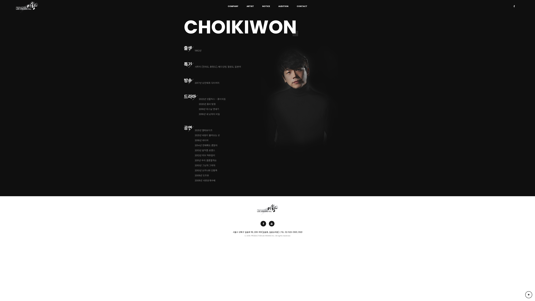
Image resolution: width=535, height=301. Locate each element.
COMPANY (233, 6)
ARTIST (250, 6)
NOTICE (266, 6)
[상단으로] (528, 294)
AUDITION (283, 6)
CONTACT (302, 6)
